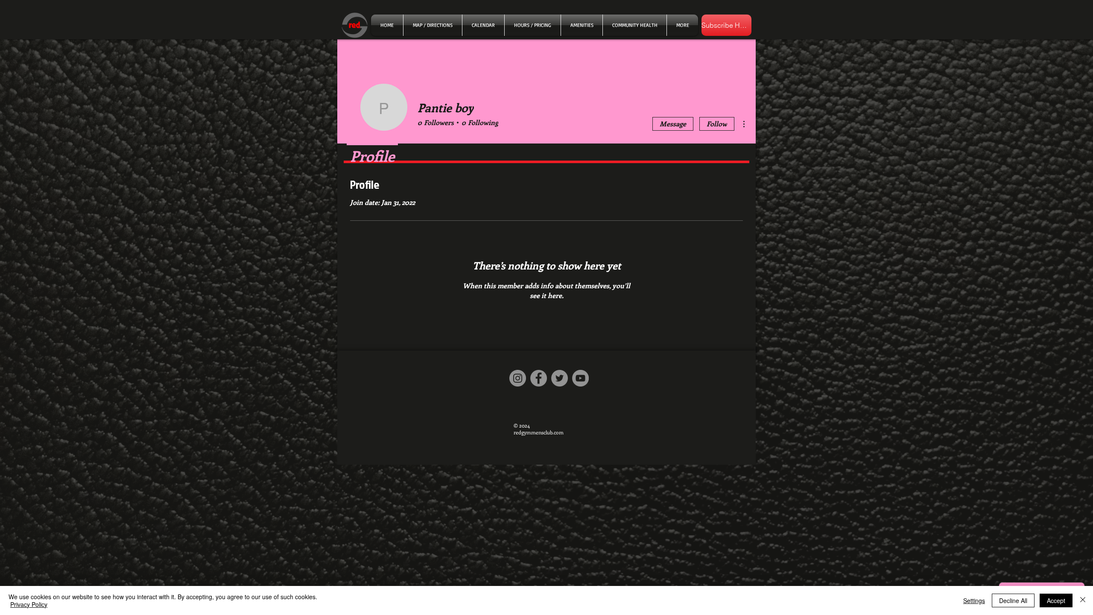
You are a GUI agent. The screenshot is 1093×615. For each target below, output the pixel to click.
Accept (1056, 600)
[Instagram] (517, 378)
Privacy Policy (28, 604)
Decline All (1013, 600)
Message (673, 123)
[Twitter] (559, 378)
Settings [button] (974, 600)
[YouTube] (580, 378)
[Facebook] (538, 378)
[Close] (1083, 600)
